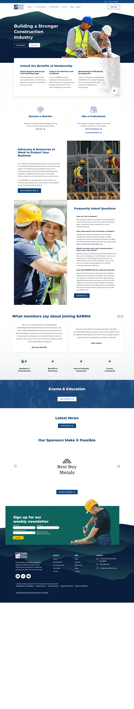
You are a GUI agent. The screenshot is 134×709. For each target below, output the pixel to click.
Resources (78, 565)
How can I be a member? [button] (86, 216)
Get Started (20, 45)
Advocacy (56, 568)
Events (64, 7)
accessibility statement (24, 586)
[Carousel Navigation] (120, 316)
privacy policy (53, 586)
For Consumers (40, 7)
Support (77, 562)
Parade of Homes (43, 532)
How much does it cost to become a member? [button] (95, 231)
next (122, 316)
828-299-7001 (104, 564)
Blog (71, 7)
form (93, 224)
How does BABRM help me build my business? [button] (95, 270)
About (29, 7)
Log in (106, 1)
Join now (113, 7)
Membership (57, 562)
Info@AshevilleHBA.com (108, 568)
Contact (78, 7)
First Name (16, 525)
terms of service (81, 586)
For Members (54, 7)
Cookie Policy (40, 586)
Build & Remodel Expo (44, 533)
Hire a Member (114, 1)
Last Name (39, 525)
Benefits (34, 45)
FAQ (76, 559)
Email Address (17, 530)
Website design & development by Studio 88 (32, 592)
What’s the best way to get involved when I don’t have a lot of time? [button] (94, 249)
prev (118, 316)
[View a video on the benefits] (114, 90)
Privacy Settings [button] (67, 586)
